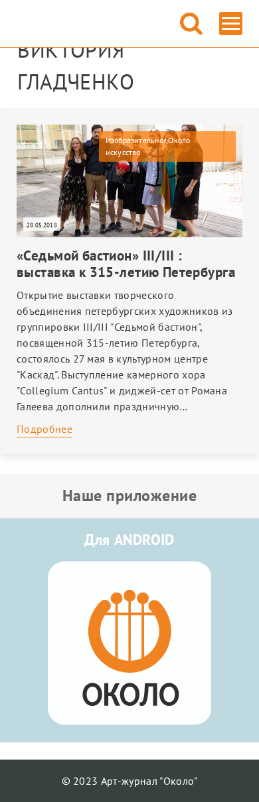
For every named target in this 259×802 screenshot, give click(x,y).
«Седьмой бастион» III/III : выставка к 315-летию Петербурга (126, 263)
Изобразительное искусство (136, 146)
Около (179, 140)
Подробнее (44, 428)
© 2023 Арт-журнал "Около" (130, 780)
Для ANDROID (129, 539)
